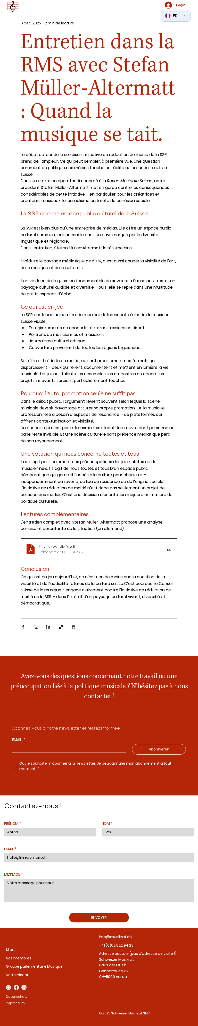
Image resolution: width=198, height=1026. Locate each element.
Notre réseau (17, 974)
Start (10, 949)
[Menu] (12, 6)
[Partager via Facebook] (23, 627)
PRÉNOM (12, 823)
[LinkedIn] (24, 987)
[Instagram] (8, 987)
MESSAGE (13, 874)
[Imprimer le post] (73, 627)
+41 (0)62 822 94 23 (116, 945)
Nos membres (18, 958)
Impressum (15, 1003)
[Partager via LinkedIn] (48, 627)
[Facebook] (16, 987)
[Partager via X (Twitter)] (35, 627)
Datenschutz (16, 996)
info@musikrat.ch (115, 936)
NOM (107, 823)
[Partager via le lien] (61, 627)
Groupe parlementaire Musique (34, 966)
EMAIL (18, 740)
